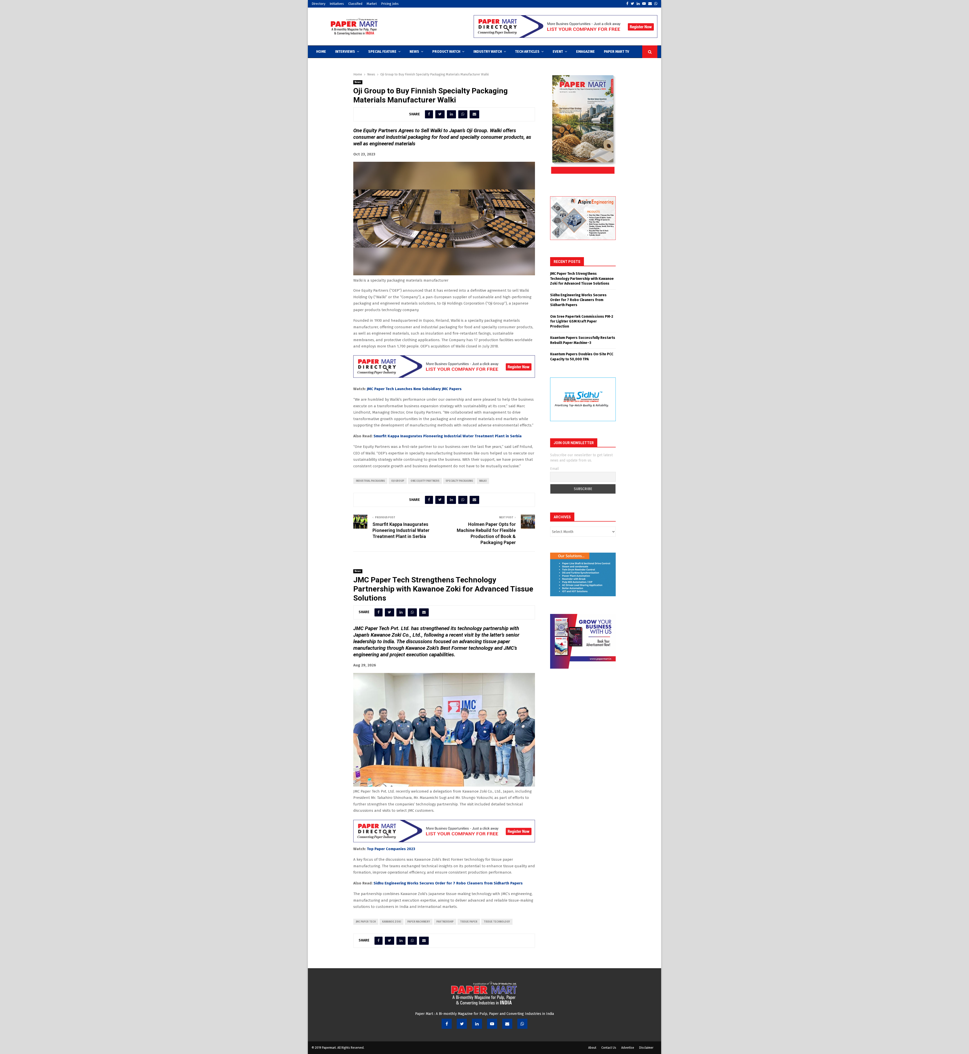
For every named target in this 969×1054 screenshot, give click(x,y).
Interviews (345, 51)
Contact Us (608, 1047)
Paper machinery (418, 921)
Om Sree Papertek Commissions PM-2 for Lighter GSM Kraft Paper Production (581, 321)
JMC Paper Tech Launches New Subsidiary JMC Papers (414, 389)
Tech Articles (527, 51)
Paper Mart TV (616, 51)
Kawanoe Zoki (391, 921)
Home (321, 51)
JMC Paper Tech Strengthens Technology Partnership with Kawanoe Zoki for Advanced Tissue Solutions (582, 279)
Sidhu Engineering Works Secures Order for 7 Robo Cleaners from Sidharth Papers (448, 883)
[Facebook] (447, 1024)
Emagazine (585, 51)
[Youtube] (492, 1024)
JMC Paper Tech (366, 921)
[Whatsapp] (522, 1024)
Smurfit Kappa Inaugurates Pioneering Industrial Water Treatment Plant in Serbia (447, 436)
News (414, 51)
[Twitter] (462, 1024)
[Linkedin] (477, 1024)
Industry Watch (487, 51)
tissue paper (468, 921)
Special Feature (382, 51)
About (592, 1047)
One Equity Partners (425, 480)
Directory (318, 4)
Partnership (445, 921)
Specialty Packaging (459, 480)
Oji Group (397, 480)
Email (554, 469)
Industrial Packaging (370, 480)
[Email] (507, 1024)
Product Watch (446, 51)
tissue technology (497, 921)
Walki (483, 480)
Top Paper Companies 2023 (391, 849)
